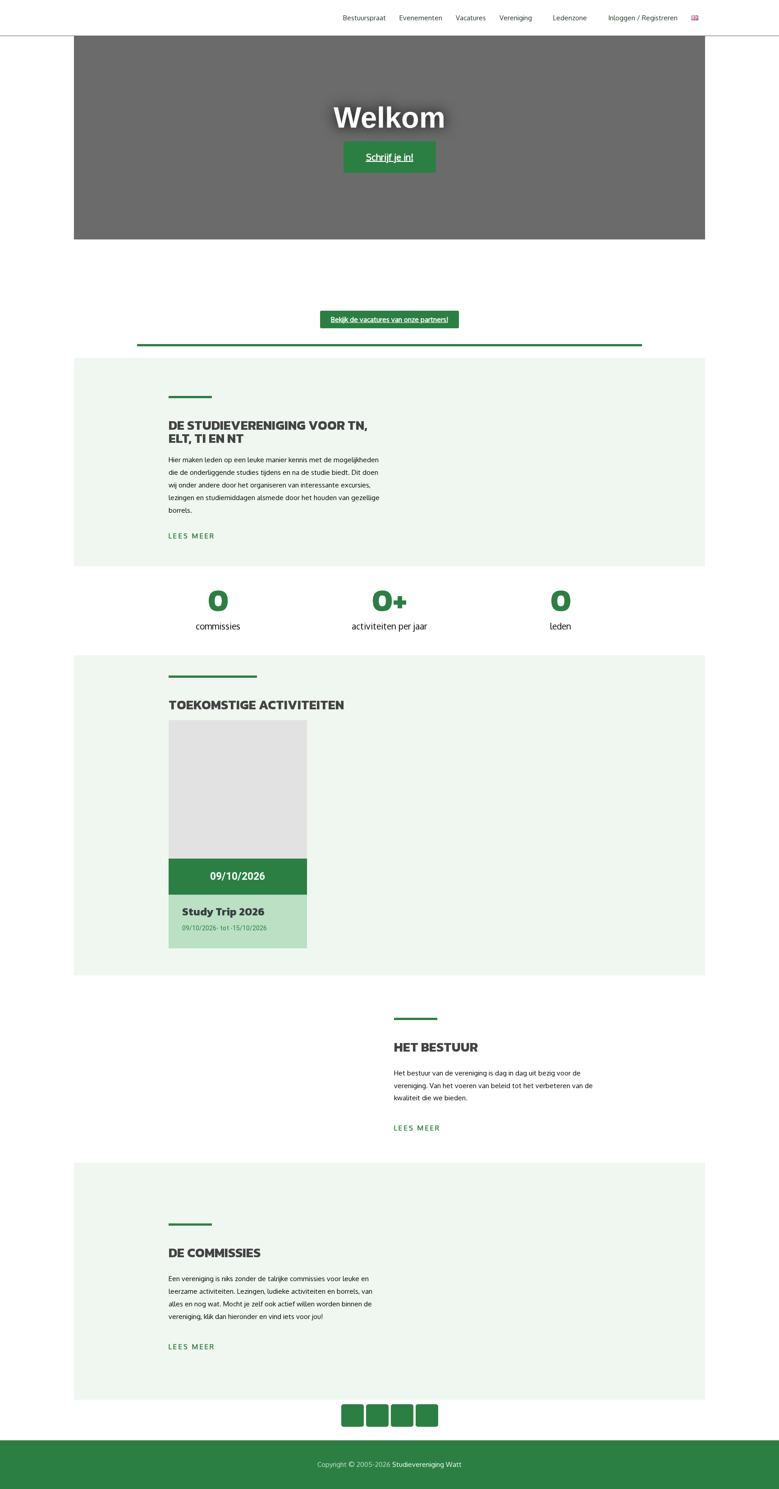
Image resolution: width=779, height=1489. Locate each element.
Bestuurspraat (364, 18)
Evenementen (420, 18)
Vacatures (471, 18)
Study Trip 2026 (223, 911)
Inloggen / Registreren (643, 18)
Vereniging (515, 18)
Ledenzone (570, 18)
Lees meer (192, 536)
